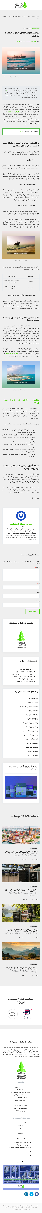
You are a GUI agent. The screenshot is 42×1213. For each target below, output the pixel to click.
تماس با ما (20, 1133)
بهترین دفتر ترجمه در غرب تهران (22, 674)
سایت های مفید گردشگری (21, 1123)
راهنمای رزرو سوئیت (31, 710)
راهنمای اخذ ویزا (32, 743)
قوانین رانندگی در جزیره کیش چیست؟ (21, 401)
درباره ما (21, 1131)
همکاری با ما (20, 1128)
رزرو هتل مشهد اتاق (26, 679)
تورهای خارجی (33, 755)
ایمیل (38, 592)
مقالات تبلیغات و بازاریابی (20, 1106)
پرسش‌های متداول (20, 1111)
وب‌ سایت (37, 601)
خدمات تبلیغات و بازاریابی (21, 1087)
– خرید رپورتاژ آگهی (21, 1090)
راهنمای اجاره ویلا (32, 714)
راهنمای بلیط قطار (32, 727)
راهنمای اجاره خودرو (31, 735)
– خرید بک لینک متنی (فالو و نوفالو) (20, 1092)
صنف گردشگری (26, 17)
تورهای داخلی (33, 751)
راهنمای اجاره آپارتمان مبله (29, 706)
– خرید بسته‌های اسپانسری (21, 1098)
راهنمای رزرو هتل (32, 702)
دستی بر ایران (36, 17)
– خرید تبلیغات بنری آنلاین (20, 1095)
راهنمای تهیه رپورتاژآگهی (20, 1108)
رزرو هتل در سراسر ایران (24, 671)
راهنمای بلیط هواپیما (30, 723)
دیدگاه (37, 567)
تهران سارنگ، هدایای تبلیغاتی (22, 676)
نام (38, 584)
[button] (39, 4)
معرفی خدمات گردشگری (21, 524)
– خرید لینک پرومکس (20, 1100)
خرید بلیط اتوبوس (26, 669)
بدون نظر (18, 41)
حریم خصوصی (20, 1125)
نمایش (21, 131)
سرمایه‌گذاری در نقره (22, 1145)
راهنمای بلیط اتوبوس (30, 731)
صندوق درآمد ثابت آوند (21, 1142)
